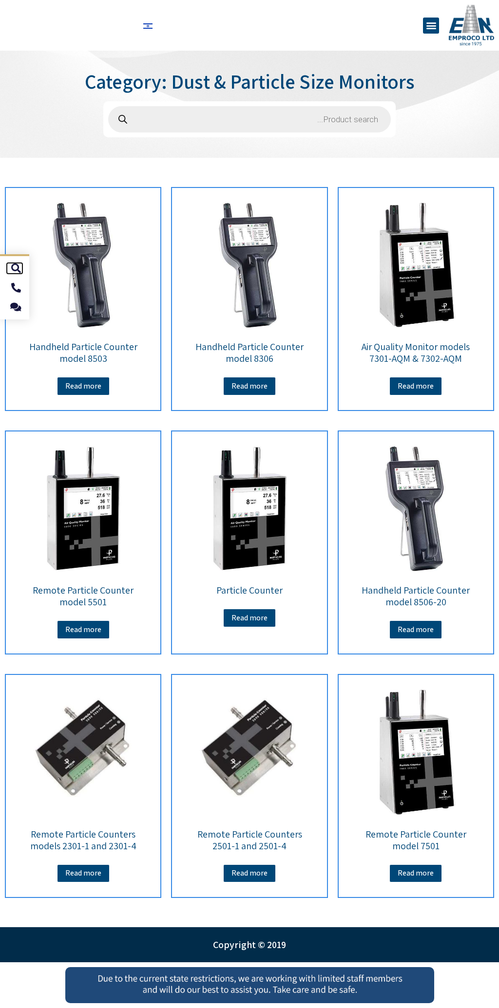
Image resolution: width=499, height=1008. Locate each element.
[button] (431, 26)
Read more (416, 386)
